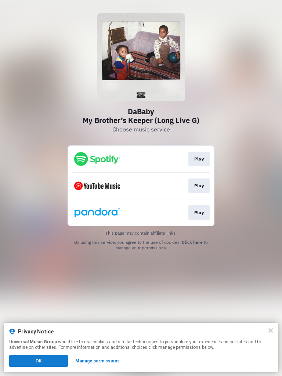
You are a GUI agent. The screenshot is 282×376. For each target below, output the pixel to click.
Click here (192, 242)
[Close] (270, 330)
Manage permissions (97, 361)
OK (38, 361)
